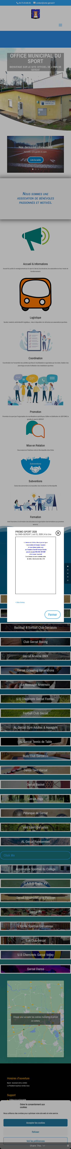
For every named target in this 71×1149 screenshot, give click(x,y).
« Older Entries (20, 602)
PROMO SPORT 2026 (26, 531)
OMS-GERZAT (24, 534)
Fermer (52, 614)
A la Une (47, 534)
